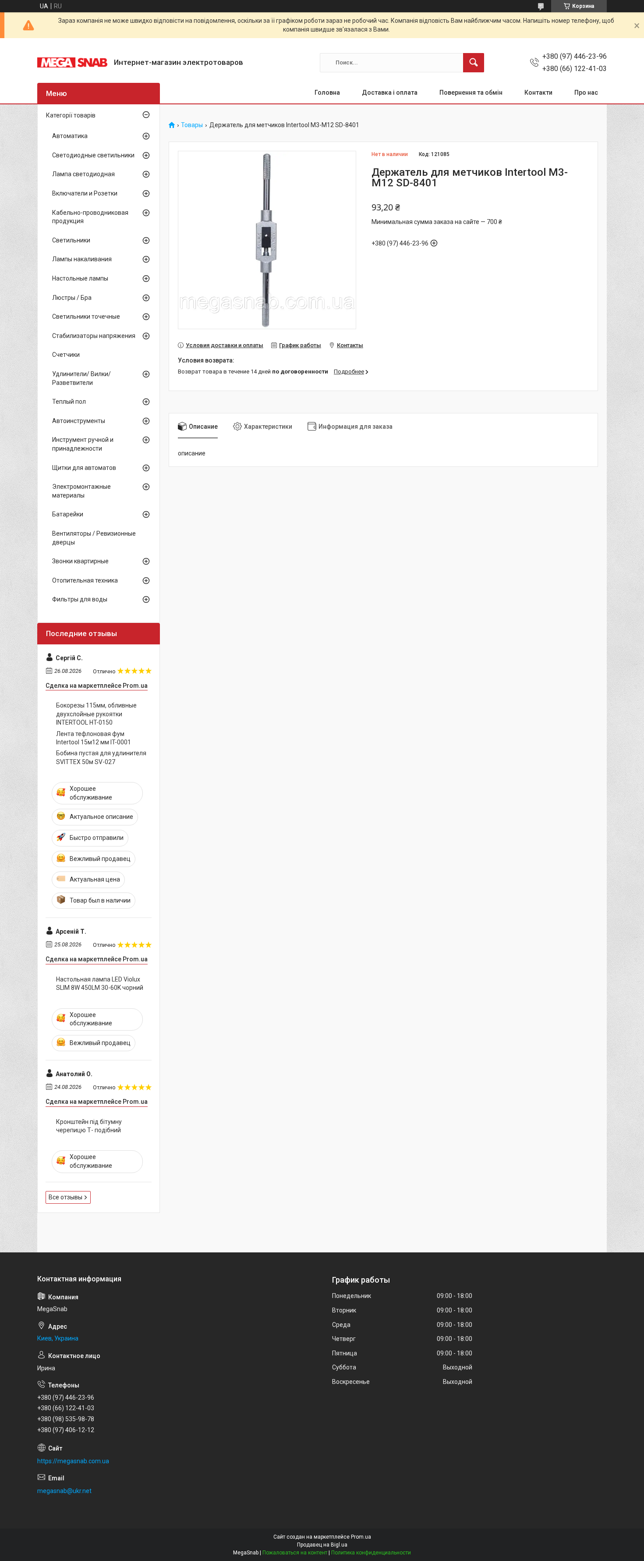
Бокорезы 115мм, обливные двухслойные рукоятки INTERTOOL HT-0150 (96, 714)
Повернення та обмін (470, 92)
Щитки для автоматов (84, 467)
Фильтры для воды (79, 599)
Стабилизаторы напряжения (93, 335)
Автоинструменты (78, 420)
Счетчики (66, 354)
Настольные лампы (80, 278)
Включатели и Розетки (84, 193)
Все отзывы (65, 1197)
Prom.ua (361, 1537)
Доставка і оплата (390, 92)
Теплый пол (69, 401)
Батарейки (67, 514)
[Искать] (473, 62)
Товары (192, 125)
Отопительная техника (85, 580)
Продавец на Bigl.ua (322, 1545)
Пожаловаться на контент (294, 1553)
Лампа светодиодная (83, 174)
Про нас (586, 92)
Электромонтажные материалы (81, 491)
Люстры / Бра (72, 297)
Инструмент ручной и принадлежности (82, 444)
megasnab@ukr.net (64, 1490)
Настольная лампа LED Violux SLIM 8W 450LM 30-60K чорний (99, 984)
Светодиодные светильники (93, 155)
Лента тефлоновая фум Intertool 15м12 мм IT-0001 (93, 738)
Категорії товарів (71, 115)
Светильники (71, 240)
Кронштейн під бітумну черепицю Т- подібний (89, 1126)
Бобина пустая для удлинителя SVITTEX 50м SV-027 (101, 757)
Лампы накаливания (82, 259)
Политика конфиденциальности (371, 1553)
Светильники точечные (86, 316)
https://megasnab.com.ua (73, 1461)
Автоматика (70, 135)
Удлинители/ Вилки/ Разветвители (81, 378)
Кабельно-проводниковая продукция (90, 217)
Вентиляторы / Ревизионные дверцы (94, 538)
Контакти (538, 92)
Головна (327, 92)
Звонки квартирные (80, 561)
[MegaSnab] (72, 62)
